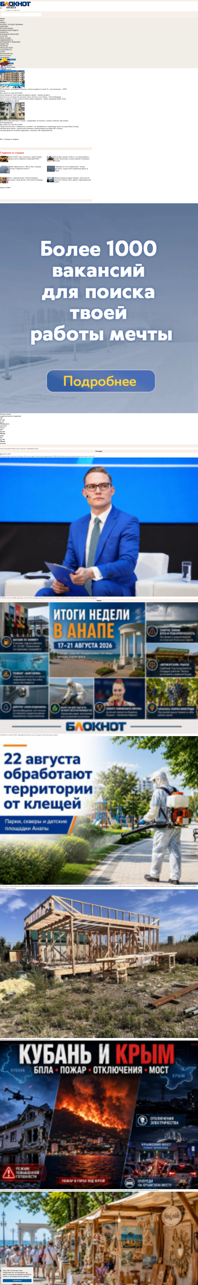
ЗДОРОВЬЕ (4, 26)
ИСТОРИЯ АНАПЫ (6, 28)
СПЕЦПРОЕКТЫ (6, 50)
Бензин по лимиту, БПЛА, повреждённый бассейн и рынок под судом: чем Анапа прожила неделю (30, 735)
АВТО (2, 21)
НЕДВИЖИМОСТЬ (6, 40)
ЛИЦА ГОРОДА (5, 38)
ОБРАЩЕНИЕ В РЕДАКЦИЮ (10, 42)
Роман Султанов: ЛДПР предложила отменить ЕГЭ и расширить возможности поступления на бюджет (31, 598)
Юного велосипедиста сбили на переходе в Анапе (167, 886)
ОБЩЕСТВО (4, 44)
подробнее (17, 416)
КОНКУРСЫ (4, 32)
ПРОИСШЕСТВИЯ (6, 48)
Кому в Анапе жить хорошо (9, 101)
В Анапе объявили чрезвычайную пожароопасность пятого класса (83, 1190)
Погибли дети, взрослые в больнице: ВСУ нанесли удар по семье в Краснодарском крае (28, 456)
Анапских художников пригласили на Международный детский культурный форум (86, 886)
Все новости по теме (7, 93)
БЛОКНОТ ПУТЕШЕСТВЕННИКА (11, 24)
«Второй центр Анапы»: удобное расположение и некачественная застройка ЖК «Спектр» (31, 128)
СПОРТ (2, 52)
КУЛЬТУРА (4, 36)
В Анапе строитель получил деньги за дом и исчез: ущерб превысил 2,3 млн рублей (26, 1039)
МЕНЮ (2, 19)
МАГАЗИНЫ (11, 67)
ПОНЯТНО (17, 1281)
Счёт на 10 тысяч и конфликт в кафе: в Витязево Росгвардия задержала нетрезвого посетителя (132, 1190)
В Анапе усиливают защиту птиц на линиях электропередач (80, 598)
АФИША (3, 22)
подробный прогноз (6, 416)
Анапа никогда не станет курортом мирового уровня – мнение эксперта (25, 95)
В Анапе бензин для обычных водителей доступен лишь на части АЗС (75, 456)
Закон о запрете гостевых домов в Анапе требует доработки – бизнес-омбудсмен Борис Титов (33, 99)
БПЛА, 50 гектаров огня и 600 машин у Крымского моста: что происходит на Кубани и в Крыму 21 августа (32, 1190)
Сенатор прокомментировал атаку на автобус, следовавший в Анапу (19, 448)
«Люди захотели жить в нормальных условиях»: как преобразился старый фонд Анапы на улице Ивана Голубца (39, 126)
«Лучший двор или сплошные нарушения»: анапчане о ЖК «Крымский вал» (26, 130)
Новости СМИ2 (5, 188)
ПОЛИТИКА (4, 46)
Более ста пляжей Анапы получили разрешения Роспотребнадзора (131, 886)
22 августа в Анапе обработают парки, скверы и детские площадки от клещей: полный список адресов (31, 886)
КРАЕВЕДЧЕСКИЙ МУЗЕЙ (9, 34)
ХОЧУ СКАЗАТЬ (5, 56)
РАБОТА (13, 59)
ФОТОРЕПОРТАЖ (6, 54)
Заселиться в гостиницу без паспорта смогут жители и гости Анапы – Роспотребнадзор (30, 97)
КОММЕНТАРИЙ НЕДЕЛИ (9, 30)
